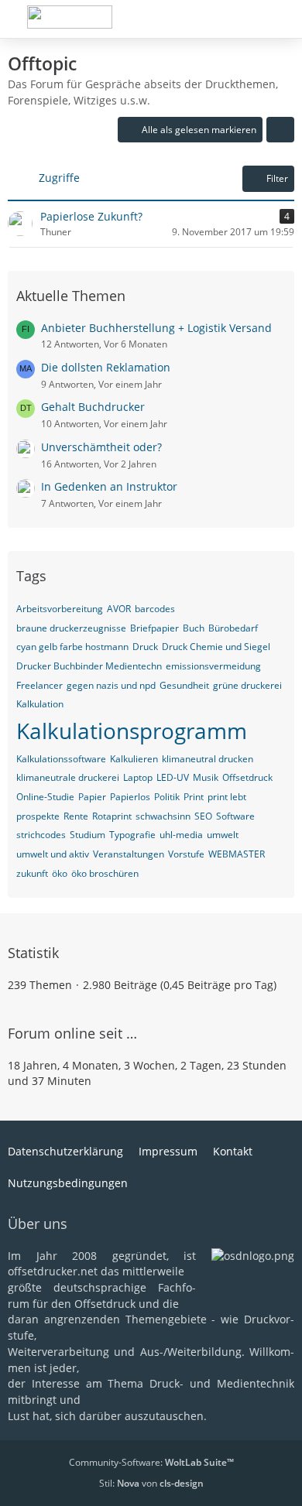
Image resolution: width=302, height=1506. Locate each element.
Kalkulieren (134, 758)
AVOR (119, 608)
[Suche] (204, 19)
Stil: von (151, 1483)
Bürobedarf (233, 628)
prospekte (38, 816)
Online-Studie (45, 796)
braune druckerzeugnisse (71, 628)
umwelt (223, 834)
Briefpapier (154, 628)
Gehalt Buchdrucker (93, 406)
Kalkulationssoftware (61, 758)
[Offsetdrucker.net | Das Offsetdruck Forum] (69, 17)
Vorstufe (186, 854)
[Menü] (281, 19)
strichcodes (41, 834)
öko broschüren (105, 873)
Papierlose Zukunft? (91, 216)
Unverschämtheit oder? (101, 447)
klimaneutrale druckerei (67, 777)
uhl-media (181, 834)
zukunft (32, 873)
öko (59, 873)
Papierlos (130, 796)
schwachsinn (163, 816)
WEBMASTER (236, 854)
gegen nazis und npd (111, 685)
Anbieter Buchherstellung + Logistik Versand (156, 327)
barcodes (155, 608)
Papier (92, 796)
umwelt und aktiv (52, 854)
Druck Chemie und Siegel (216, 646)
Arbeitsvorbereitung (59, 608)
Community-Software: (151, 1462)
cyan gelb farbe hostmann (72, 646)
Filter (277, 178)
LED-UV (172, 777)
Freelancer (39, 685)
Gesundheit (184, 685)
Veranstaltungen (128, 854)
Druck (145, 646)
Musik (205, 777)
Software (235, 816)
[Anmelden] (243, 19)
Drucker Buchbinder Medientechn (89, 666)
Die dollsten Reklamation (105, 367)
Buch (193, 628)
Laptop (138, 777)
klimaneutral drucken (207, 758)
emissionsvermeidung (213, 666)
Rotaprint (112, 816)
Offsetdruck (247, 777)
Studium (87, 834)
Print (194, 796)
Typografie (132, 834)
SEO (203, 816)
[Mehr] (280, 130)
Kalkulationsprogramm (131, 730)
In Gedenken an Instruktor (109, 486)
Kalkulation (39, 703)
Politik (167, 796)
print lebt (227, 796)
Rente (75, 816)
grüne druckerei (247, 685)
